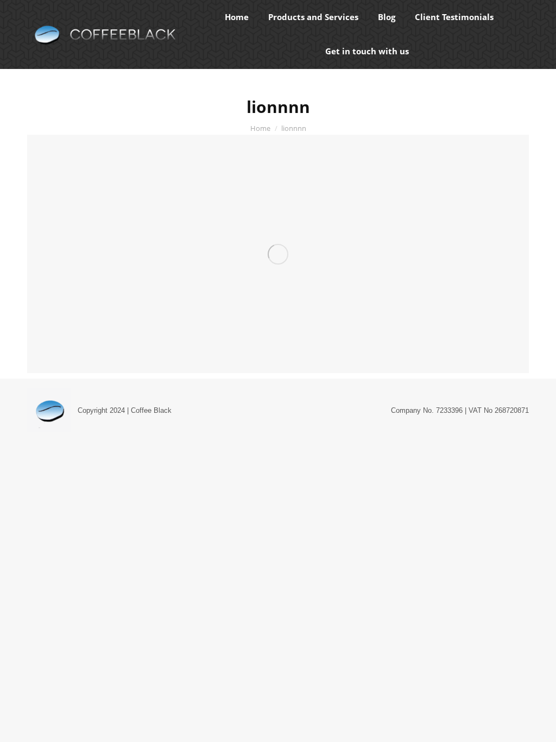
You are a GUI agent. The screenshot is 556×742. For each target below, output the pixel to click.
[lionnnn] (278, 254)
